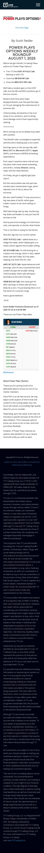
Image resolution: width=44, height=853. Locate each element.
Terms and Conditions (20, 462)
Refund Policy (17, 465)
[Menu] (37, 4)
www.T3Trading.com (16, 840)
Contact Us (7, 462)
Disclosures (8, 372)
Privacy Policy (34, 462)
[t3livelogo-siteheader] (10, 5)
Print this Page (22, 27)
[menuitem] (37, 4)
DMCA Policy (27, 465)
